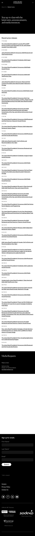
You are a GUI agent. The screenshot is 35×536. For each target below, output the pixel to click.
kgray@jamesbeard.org (7, 369)
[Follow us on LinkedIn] (12, 496)
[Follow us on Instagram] (3, 496)
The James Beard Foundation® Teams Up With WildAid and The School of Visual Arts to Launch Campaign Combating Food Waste (17, 303)
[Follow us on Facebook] (7, 496)
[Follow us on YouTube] (17, 496)
